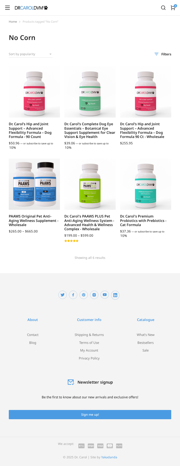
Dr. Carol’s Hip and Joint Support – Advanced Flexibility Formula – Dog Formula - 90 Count (30, 130)
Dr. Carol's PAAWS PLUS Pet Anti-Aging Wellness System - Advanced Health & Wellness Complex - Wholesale (89, 222)
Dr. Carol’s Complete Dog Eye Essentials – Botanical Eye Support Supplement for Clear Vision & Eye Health (89, 130)
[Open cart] (173, 7)
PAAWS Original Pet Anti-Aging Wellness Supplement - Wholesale (33, 220)
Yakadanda (109, 457)
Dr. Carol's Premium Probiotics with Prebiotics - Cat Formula (143, 220)
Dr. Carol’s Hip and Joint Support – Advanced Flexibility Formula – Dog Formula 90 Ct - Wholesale (142, 130)
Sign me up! (90, 414)
